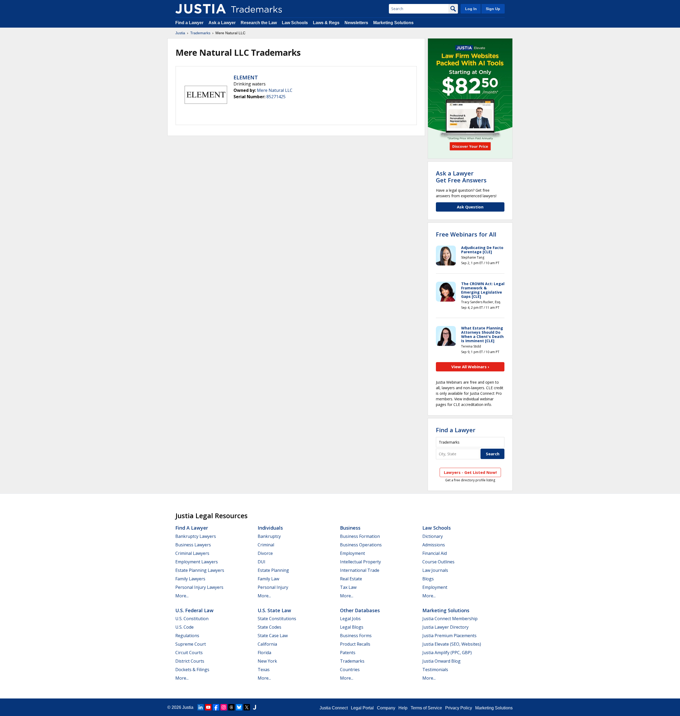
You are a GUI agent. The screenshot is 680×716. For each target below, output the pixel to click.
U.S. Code (184, 627)
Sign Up (493, 9)
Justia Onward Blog (441, 661)
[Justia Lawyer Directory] (254, 707)
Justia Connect (334, 708)
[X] (247, 707)
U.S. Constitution (192, 618)
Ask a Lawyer (222, 22)
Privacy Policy (458, 708)
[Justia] (200, 9)
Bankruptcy (269, 536)
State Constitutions (277, 618)
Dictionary (432, 536)
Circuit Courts (189, 652)
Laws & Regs (326, 22)
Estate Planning (273, 570)
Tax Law (348, 587)
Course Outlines (438, 562)
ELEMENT (245, 77)
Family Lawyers (190, 579)
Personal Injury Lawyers (199, 587)
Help (402, 708)
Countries (350, 669)
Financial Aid (434, 553)
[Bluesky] (239, 707)
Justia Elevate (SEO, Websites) (451, 644)
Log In (471, 9)
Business (350, 528)
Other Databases (360, 610)
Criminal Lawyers (192, 553)
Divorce (265, 553)
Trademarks (200, 33)
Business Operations (361, 545)
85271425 (276, 97)
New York (267, 661)
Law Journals (435, 570)
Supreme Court (190, 644)
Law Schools (295, 22)
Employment (352, 553)
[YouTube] (208, 707)
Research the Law (259, 22)
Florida (264, 652)
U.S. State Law (274, 610)
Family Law (268, 579)
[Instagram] (223, 707)
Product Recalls (355, 644)
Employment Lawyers (196, 562)
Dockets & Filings (192, 669)
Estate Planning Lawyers (199, 570)
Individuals (270, 528)
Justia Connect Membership (450, 618)
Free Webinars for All (466, 234)
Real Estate (351, 579)
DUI (261, 562)
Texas (264, 669)
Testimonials (435, 669)
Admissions (433, 545)
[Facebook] (216, 707)
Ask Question (470, 206)
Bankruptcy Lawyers (195, 536)
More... (182, 596)
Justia (180, 33)
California (267, 644)
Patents (347, 652)
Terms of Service (426, 708)
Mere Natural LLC (274, 90)
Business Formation (360, 536)
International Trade (359, 570)
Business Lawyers (193, 545)
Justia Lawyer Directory (445, 627)
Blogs (428, 579)
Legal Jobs (350, 618)
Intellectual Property (360, 562)
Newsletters (356, 22)
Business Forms (356, 635)
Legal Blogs (351, 627)
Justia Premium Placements (449, 635)
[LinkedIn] (200, 707)
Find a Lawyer (189, 22)
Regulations (187, 635)
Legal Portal (362, 708)
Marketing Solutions (393, 22)
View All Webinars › (470, 366)
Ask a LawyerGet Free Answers (461, 176)
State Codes (269, 627)
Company (386, 708)
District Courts (189, 661)
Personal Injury (273, 587)
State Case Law (273, 635)
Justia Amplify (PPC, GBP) (447, 652)
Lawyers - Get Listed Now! (470, 472)
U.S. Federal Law (194, 610)
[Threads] (231, 707)
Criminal (266, 545)
